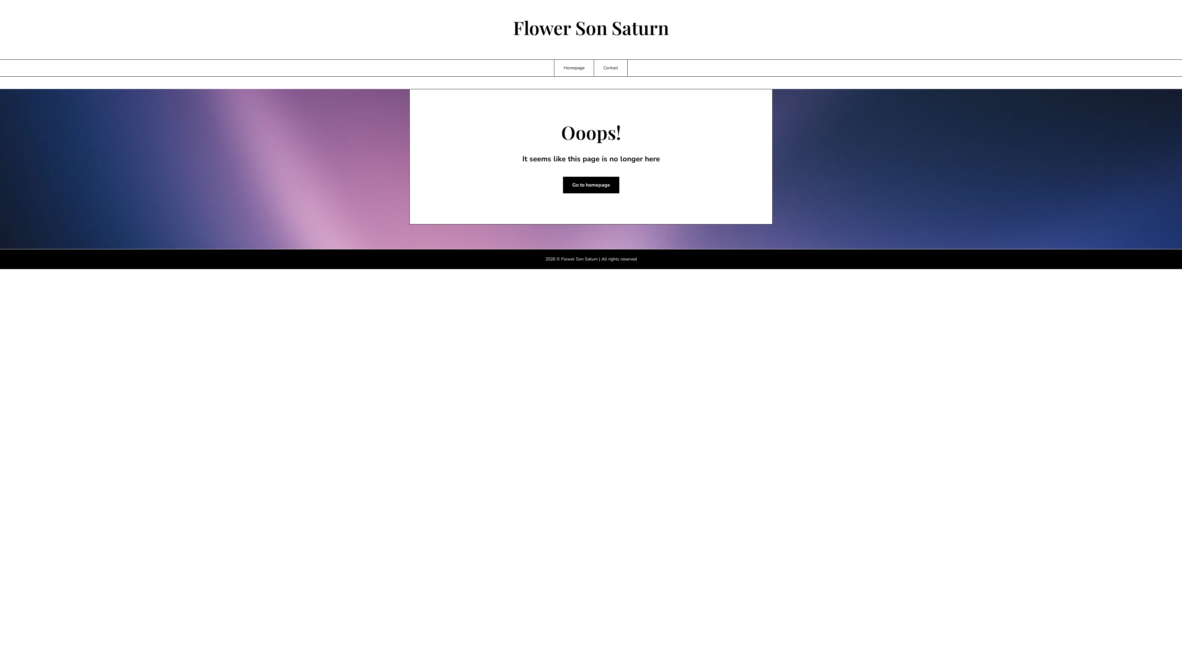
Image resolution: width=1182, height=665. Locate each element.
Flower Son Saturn (591, 27)
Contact (610, 68)
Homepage (574, 68)
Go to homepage (591, 185)
